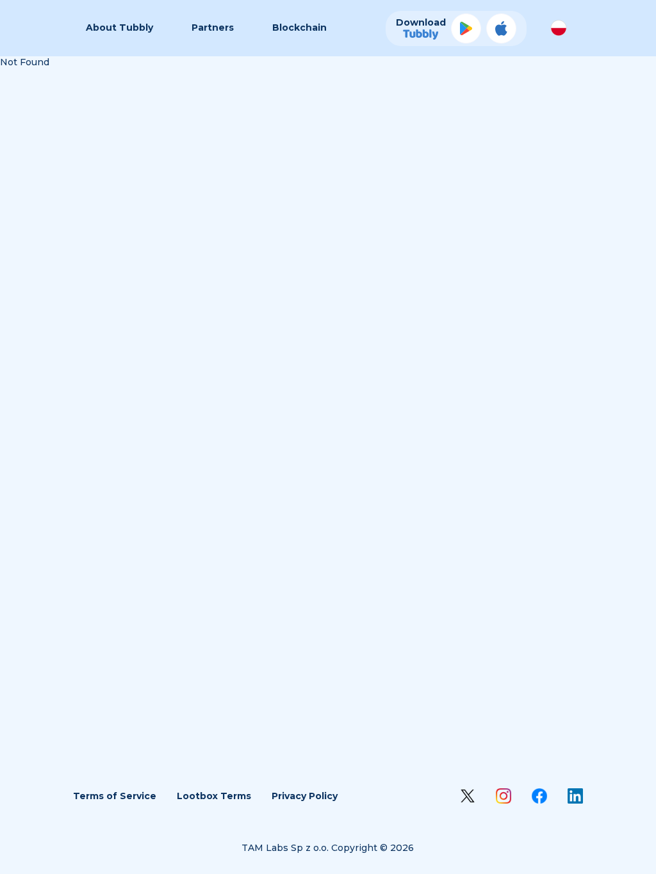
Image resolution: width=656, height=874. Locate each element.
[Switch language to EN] (558, 28)
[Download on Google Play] (466, 28)
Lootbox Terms (214, 796)
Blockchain (299, 27)
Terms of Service (114, 796)
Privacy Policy (305, 796)
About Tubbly (119, 27)
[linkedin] (575, 796)
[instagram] (503, 796)
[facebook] (539, 796)
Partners (213, 27)
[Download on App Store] (501, 28)
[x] (467, 796)
